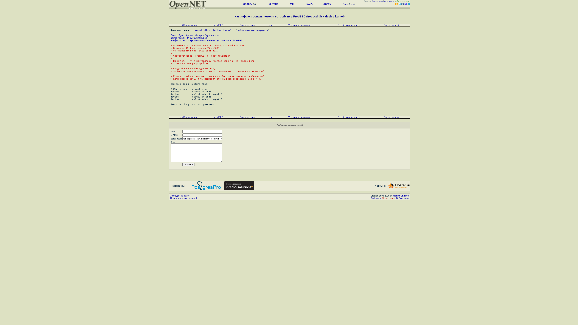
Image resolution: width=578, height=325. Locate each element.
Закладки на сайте (180, 196)
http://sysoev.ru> (207, 35)
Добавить (376, 198)
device (217, 30)
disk (207, 30)
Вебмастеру (402, 198)
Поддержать (388, 198)
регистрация (389, 1)
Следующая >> (392, 25)
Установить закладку (299, 25)
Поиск (345, 4)
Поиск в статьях (248, 25)
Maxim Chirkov (401, 196)
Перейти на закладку (349, 25)
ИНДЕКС (218, 25)
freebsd (197, 30)
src (270, 25)
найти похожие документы (252, 30)
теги (352, 4)
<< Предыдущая (188, 25)
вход (381, 1)
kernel (227, 30)
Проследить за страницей (183, 198)
